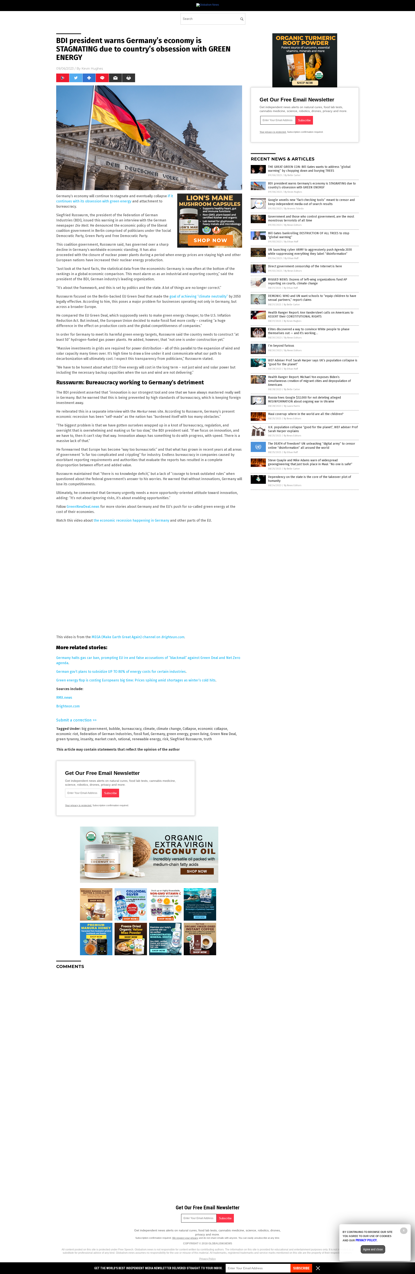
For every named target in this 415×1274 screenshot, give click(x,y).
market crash (105, 739)
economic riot (67, 734)
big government (94, 729)
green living (199, 734)
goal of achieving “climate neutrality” (198, 296)
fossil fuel (141, 734)
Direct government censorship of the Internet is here (305, 266)
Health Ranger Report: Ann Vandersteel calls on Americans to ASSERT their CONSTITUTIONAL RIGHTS (310, 314)
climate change (168, 729)
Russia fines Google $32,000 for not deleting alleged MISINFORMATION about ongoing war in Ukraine (304, 399)
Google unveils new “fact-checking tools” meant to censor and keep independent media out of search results (311, 202)
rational (124, 739)
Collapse (189, 729)
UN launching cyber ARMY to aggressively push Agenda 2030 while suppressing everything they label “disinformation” (310, 251)
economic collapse (212, 729)
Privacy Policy (207, 1258)
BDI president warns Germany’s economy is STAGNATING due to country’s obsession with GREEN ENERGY (312, 185)
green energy (177, 734)
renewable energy (146, 739)
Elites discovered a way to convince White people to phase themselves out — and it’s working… (309, 331)
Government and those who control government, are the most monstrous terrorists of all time (311, 218)
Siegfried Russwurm (186, 739)
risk (165, 739)
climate (149, 729)
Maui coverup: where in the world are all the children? (305, 414)
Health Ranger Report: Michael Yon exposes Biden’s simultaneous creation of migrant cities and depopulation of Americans (309, 381)
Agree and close (373, 1249)
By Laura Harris (292, 406)
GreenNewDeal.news (83, 507)
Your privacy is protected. (78, 805)
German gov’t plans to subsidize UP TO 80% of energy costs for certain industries (121, 672)
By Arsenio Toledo (294, 208)
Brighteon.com (68, 706)
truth (208, 739)
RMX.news (64, 697)
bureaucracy (131, 729)
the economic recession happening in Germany (131, 520)
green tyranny (67, 739)
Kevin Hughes (92, 69)
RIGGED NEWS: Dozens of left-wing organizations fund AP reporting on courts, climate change (307, 281)
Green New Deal (223, 734)
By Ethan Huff (291, 241)
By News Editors (293, 225)
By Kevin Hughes (293, 192)
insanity (86, 739)
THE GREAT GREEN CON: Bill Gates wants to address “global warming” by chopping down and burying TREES (309, 169)
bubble (114, 729)
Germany (158, 734)
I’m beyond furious (281, 346)
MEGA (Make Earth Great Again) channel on (138, 637)
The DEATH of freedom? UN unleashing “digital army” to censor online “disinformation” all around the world (311, 445)
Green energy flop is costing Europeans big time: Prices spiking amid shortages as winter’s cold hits (135, 680)
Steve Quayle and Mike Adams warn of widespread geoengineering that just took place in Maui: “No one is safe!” (310, 462)
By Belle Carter (292, 175)
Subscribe (301, 1268)
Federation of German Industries (106, 734)
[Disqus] (149, 1027)
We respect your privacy (185, 1238)
